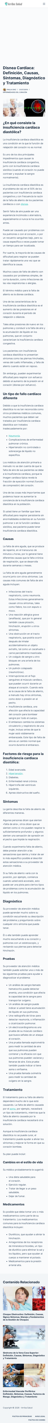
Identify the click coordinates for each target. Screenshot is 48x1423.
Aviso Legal (40, 1416)
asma (12, 1108)
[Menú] (44, 4)
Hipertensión (16, 773)
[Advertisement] (24, 33)
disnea (24, 204)
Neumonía (14, 435)
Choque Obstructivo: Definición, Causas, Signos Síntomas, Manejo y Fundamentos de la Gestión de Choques (23, 1317)
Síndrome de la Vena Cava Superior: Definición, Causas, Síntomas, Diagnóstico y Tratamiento (24, 1355)
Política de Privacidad (22, 1416)
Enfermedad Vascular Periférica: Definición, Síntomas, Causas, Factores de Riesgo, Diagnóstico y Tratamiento (24, 1394)
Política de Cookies (36, 1420)
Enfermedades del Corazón (15, 92)
